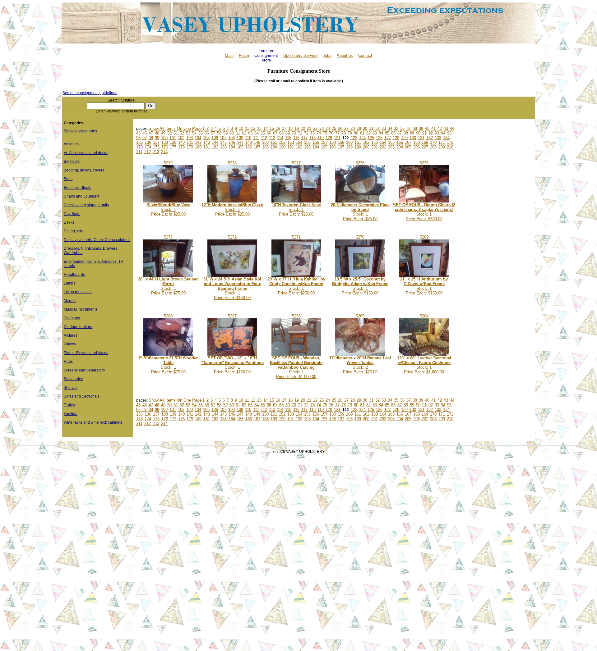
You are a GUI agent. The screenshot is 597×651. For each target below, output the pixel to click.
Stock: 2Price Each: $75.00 (360, 365)
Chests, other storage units (86, 205)
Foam (244, 55)
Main (229, 55)
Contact (365, 55)
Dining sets (73, 231)
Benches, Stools (77, 187)
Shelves (70, 387)
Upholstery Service (300, 55)
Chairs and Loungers (82, 196)
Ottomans (72, 318)
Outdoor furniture (78, 327)
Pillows (70, 344)
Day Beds (72, 214)
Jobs (327, 55)
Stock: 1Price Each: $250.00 (296, 286)
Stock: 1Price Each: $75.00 (360, 212)
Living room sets (77, 292)
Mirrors (70, 300)
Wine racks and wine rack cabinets (93, 422)
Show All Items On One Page (175, 128)
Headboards (74, 274)
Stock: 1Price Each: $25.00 (168, 209)
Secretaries (73, 379)
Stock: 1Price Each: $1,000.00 (296, 367)
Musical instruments (80, 309)
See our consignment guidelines (89, 93)
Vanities (70, 414)
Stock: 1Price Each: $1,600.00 (424, 365)
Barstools (72, 161)
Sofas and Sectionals (82, 396)
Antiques (71, 144)
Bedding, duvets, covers (84, 170)
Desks (69, 222)
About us (345, 55)
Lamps (69, 283)
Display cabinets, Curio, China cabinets (97, 240)
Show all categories (80, 131)
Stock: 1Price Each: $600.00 (424, 212)
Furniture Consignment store (266, 55)
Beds (68, 179)
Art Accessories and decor (86, 153)
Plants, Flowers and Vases (86, 353)
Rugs (68, 361)
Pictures (70, 335)
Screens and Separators (84, 370)
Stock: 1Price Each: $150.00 (232, 288)
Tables (69, 405)
